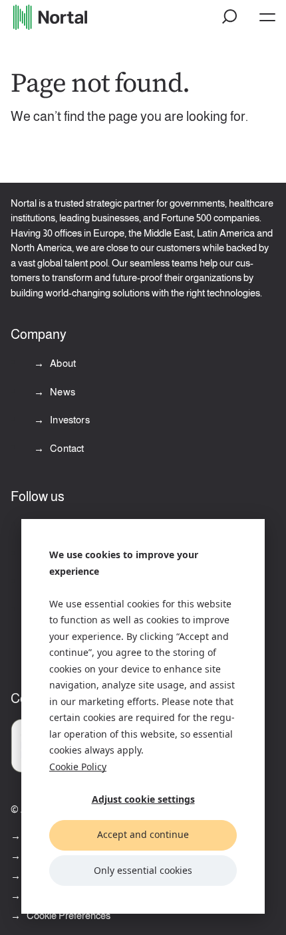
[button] (230, 17)
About (62, 363)
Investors (69, 419)
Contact (66, 448)
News (61, 391)
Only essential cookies (143, 870)
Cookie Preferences (68, 915)
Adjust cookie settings (143, 799)
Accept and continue (143, 834)
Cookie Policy (77, 766)
